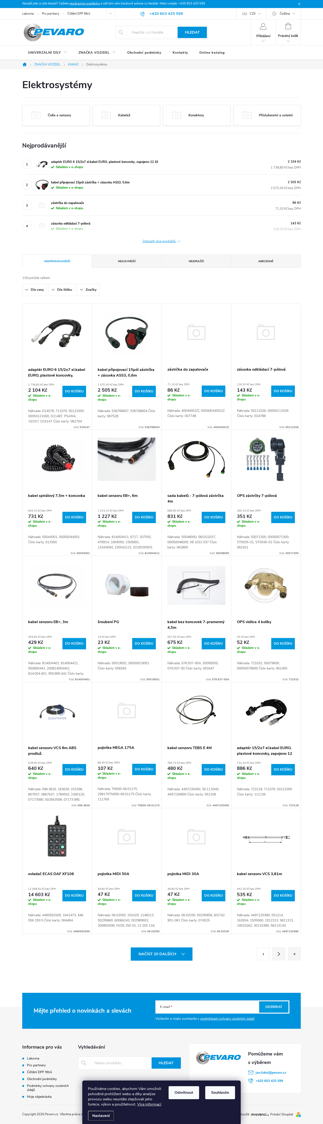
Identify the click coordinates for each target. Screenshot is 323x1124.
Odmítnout (184, 1092)
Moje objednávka (39, 1096)
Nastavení (101, 1115)
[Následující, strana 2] (278, 953)
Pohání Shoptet (282, 1114)
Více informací (149, 1104)
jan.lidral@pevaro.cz (271, 1072)
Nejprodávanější (57, 261)
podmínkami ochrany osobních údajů (227, 1018)
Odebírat (273, 1007)
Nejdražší (196, 261)
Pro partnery (50, 14)
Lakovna (28, 14)
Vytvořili (243, 1114)
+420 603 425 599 (269, 1081)
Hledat (192, 32)
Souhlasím (220, 1092)
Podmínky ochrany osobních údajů (48, 1088)
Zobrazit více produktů (160, 241)
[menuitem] (47, 52)
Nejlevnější (126, 261)
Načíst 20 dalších (158, 954)
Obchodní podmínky (42, 1079)
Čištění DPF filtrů (78, 14)
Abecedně (265, 261)
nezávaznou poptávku (85, 3)
